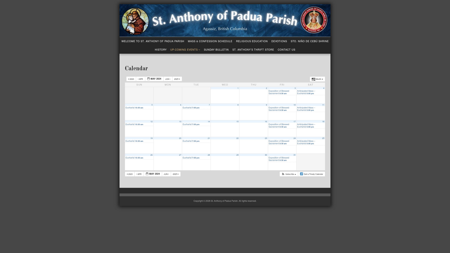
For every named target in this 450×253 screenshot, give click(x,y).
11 (323, 104)
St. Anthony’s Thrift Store (253, 49)
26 (151, 155)
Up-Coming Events (184, 49)
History (161, 49)
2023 (131, 78)
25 (323, 138)
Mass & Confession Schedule (210, 41)
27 (180, 155)
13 (180, 121)
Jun (167, 78)
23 (266, 138)
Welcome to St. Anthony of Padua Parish (152, 41)
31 (295, 155)
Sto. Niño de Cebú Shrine (310, 41)
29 (237, 155)
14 (209, 121)
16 (266, 121)
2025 (176, 78)
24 (295, 138)
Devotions (279, 41)
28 (209, 155)
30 (266, 155)
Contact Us (286, 49)
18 (323, 121)
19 (151, 138)
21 (209, 138)
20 (180, 138)
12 (151, 121)
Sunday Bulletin (216, 49)
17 (295, 121)
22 (237, 138)
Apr (141, 78)
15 (237, 121)
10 (295, 104)
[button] (289, 174)
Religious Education (252, 41)
